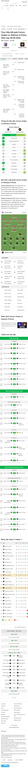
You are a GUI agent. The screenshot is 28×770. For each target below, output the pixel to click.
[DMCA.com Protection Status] (5, 766)
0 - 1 (14, 663)
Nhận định (20, 58)
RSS (2, 757)
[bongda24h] (1, 5)
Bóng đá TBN (17, 710)
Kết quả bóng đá (17, 717)
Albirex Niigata (8, 607)
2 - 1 (14, 672)
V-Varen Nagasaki (20, 454)
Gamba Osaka (21, 507)
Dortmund (20, 432)
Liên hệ (3, 759)
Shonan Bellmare (8, 604)
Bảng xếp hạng (21, 29)
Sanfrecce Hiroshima (9, 555)
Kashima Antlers (8, 546)
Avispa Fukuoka (6, 418)
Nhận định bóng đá (5, 716)
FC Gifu (20, 404)
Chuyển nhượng (4, 718)
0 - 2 (14, 680)
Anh (16, 5)
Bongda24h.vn (15, 762)
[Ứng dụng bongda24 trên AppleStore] (16, 727)
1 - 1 (14, 660)
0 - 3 (14, 666)
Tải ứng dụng (14, 725)
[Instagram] (16, 757)
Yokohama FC (8, 600)
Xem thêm (14, 697)
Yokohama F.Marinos (20, 495)
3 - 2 (14, 683)
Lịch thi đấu (9, 29)
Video (2, 708)
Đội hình (15, 58)
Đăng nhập (24, 1)
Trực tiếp (3, 712)
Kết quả (15, 29)
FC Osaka (20, 481)
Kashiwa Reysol (21, 473)
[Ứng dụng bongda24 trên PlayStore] (11, 727)
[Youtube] (19, 757)
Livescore (3, 723)
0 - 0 (14, 655)
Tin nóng (6, 5)
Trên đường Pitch (8, 4)
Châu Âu (25, 5)
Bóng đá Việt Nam (18, 703)
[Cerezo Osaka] (6, 46)
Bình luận (3, 714)
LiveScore (4, 29)
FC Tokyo (7, 578)
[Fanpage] (13, 757)
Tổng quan (3, 58)
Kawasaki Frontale (9, 568)
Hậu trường (3, 720)
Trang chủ (3, 703)
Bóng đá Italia (17, 712)
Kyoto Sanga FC (6, 529)
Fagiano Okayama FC (21, 424)
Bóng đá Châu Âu (18, 708)
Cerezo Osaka (5, 47)
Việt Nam (12, 5)
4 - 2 (14, 669)
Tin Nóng (3, 705)
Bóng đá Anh (17, 705)
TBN (20, 5)
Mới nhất (2, 4)
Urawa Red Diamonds (9, 565)
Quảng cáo (10, 759)
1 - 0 (14, 687)
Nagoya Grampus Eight (21, 448)
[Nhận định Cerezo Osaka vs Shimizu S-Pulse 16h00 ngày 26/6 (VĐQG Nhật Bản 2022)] (22, 325)
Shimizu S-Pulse (21, 344)
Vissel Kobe (7, 396)
